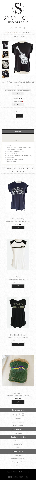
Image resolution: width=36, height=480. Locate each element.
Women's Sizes (18, 101)
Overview (18, 131)
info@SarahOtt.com (18, 422)
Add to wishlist (11, 90)
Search (18, 465)
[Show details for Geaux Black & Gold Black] (18, 313)
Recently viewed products (18, 458)
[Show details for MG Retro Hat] (18, 371)
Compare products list (18, 462)
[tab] (18, 132)
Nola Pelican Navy (18, 219)
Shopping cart (20, 28)
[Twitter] (13, 414)
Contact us (18, 441)
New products (18, 455)
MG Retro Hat (17, 393)
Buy (20, 116)
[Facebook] (16, 414)
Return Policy (18, 444)
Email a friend (19, 93)
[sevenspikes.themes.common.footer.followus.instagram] (22, 414)
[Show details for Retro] (18, 254)
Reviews (18, 136)
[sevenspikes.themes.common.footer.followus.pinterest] (19, 414)
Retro (18, 277)
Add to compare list (25, 90)
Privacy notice (18, 433)
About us (18, 447)
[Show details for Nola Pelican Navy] (18, 196)
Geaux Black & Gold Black (18, 335)
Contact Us (18, 140)
